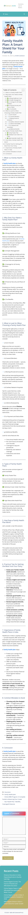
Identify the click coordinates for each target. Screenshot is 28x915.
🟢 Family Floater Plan (12, 133)
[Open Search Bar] (24, 14)
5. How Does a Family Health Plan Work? (13, 141)
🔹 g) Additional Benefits (13, 129)
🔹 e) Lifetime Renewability (14, 123)
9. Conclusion (8, 153)
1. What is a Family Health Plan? (13, 92)
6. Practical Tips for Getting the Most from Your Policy (13, 145)
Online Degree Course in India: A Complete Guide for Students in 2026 (14, 897)
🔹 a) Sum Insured (11, 114)
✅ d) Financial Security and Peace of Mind (14, 106)
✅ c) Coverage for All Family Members (14, 102)
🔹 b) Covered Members (13, 116)
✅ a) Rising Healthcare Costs (14, 98)
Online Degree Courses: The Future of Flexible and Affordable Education (12, 884)
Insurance (7, 792)
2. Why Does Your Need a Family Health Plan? (13, 95)
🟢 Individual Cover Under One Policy (14, 135)
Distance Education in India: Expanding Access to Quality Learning (12, 877)
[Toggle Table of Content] (22, 90)
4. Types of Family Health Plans (13, 131)
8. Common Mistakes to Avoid (12, 151)
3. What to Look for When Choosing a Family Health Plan (12, 112)
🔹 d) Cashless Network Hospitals (15, 122)
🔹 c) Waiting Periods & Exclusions (13, 119)
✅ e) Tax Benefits (11, 109)
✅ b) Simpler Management (14, 100)
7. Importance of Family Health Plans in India (13, 149)
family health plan (10, 163)
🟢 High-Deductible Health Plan (15, 138)
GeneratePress (19, 912)
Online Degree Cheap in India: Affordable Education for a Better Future (13, 890)
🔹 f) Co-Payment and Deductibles (12, 126)
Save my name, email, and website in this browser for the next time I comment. (13, 851)
